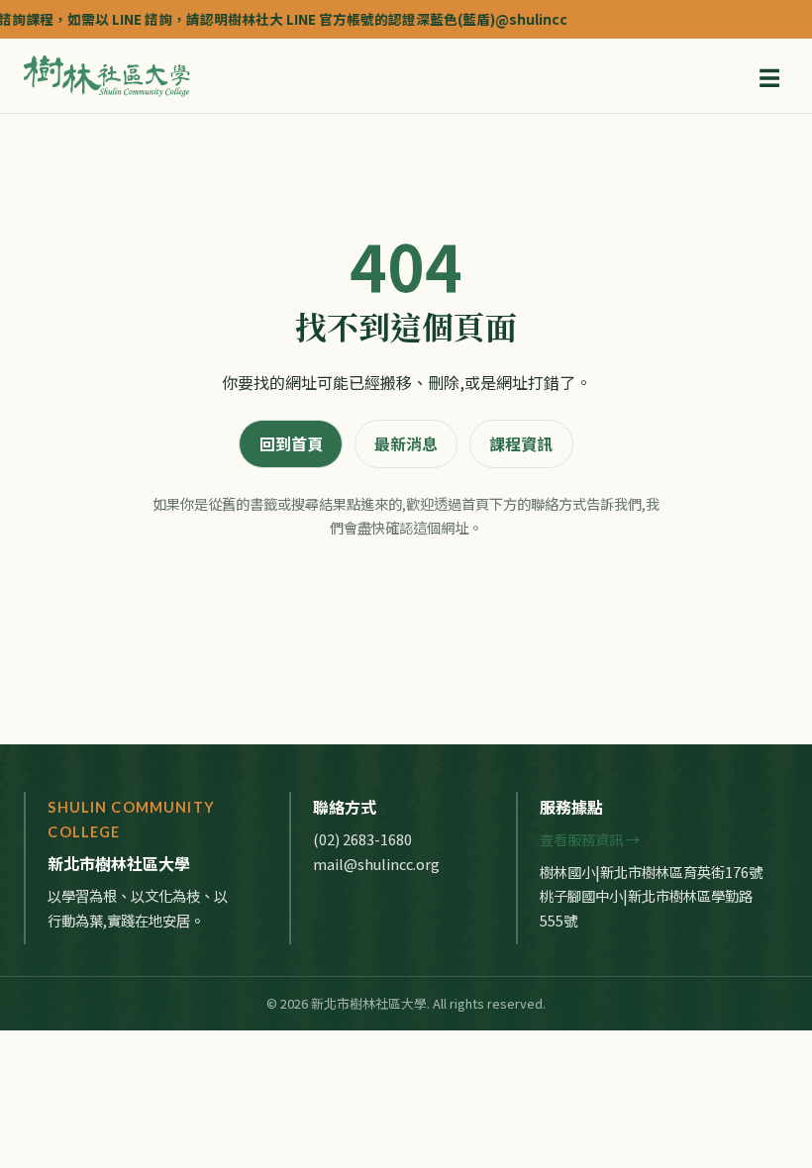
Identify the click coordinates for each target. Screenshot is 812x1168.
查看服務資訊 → (590, 838)
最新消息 (406, 443)
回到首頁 (291, 443)
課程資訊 (521, 443)
